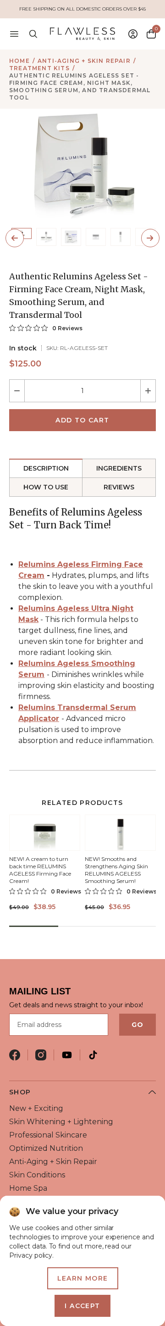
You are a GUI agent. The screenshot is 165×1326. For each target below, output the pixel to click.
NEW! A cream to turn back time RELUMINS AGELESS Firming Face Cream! (40, 869)
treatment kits (39, 68)
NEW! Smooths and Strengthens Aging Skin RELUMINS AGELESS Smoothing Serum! (116, 869)
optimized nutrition (46, 1148)
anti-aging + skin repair (84, 60)
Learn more (82, 1278)
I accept (82, 1306)
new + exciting (36, 1108)
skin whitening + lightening (61, 1121)
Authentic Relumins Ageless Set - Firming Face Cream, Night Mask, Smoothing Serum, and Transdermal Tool (79, 86)
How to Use (45, 487)
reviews (119, 487)
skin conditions (37, 1175)
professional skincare (48, 1135)
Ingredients (119, 468)
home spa (28, 1188)
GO (137, 1025)
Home (19, 60)
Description (46, 468)
